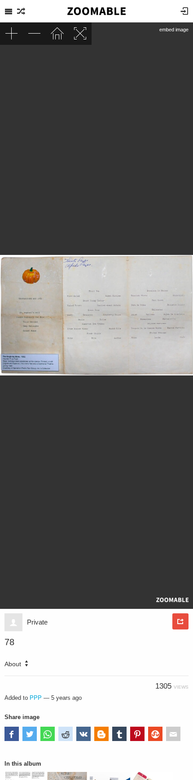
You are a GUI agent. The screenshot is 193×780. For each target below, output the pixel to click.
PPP (36, 697)
